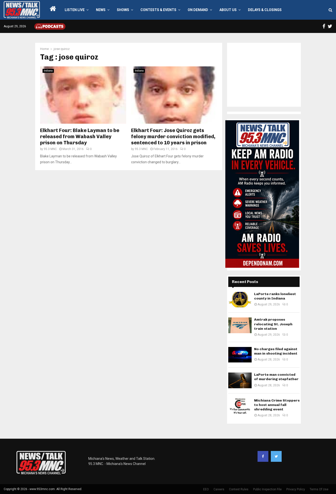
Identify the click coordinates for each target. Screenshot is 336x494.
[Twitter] (276, 456)
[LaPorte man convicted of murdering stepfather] (240, 380)
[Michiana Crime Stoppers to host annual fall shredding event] (240, 406)
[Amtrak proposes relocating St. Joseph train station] (240, 325)
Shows (123, 10)
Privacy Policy (295, 489)
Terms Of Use (319, 489)
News (101, 10)
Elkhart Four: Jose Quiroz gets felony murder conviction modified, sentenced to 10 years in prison (173, 136)
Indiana (48, 70)
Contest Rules (238, 489)
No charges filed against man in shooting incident (275, 351)
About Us (228, 10)
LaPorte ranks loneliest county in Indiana (275, 296)
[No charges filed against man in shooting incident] (240, 354)
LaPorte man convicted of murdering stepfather (276, 377)
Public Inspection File (267, 489)
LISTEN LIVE (75, 10)
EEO (206, 489)
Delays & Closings (265, 10)
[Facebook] (263, 456)
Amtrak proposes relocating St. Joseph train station (273, 323)
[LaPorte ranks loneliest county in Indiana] (240, 299)
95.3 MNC (50, 149)
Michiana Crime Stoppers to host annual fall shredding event (277, 404)
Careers (219, 489)
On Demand (198, 10)
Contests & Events (158, 10)
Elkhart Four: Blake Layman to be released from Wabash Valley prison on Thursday (79, 136)
